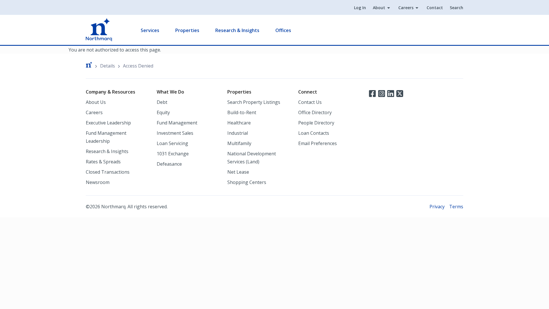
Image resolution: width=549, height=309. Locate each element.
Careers (405, 7)
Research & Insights (237, 30)
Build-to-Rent (241, 112)
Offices (283, 30)
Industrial (237, 133)
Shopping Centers (246, 182)
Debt (162, 102)
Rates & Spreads (103, 162)
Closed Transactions (108, 172)
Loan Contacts (313, 133)
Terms (456, 206)
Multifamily (239, 143)
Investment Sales (175, 133)
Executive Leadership (108, 123)
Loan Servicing (172, 143)
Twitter (399, 93)
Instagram (381, 93)
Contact (435, 7)
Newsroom (98, 182)
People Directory (316, 123)
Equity (163, 112)
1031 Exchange (173, 153)
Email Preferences (317, 143)
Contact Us (310, 102)
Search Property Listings (253, 102)
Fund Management (177, 123)
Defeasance (169, 164)
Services (150, 30)
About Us (96, 102)
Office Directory (315, 112)
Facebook (372, 93)
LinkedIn (390, 93)
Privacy (437, 206)
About (379, 7)
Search (456, 7)
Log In (360, 7)
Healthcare (239, 123)
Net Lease (238, 172)
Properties (187, 30)
